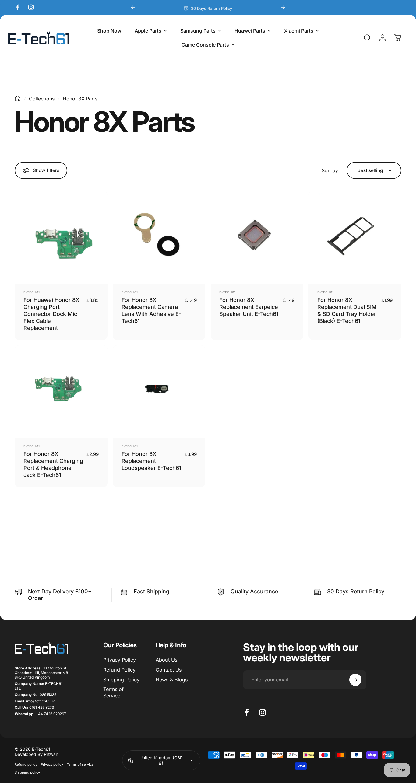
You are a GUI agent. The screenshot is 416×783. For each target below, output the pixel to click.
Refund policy (26, 764)
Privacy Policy (119, 660)
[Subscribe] (355, 680)
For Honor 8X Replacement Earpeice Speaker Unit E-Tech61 (248, 306)
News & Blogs (172, 679)
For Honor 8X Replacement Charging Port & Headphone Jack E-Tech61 (53, 464)
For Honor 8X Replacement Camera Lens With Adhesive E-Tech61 (151, 310)
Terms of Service (113, 692)
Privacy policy (52, 764)
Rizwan (51, 754)
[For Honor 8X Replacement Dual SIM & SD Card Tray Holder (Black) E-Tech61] (354, 237)
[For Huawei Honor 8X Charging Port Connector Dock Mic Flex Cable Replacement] (61, 237)
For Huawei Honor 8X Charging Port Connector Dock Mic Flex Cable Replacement (51, 313)
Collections (42, 99)
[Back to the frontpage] (18, 99)
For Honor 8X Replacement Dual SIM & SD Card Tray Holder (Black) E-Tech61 (347, 310)
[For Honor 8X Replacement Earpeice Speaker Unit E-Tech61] (257, 237)
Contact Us (169, 670)
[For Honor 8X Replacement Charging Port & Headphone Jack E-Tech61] (61, 391)
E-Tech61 (31, 292)
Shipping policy (27, 772)
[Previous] (133, 7)
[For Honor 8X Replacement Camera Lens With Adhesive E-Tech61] (159, 237)
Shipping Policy (121, 679)
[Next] (283, 7)
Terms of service (80, 764)
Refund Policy (119, 670)
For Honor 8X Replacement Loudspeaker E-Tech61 (151, 460)
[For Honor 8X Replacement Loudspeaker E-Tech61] (159, 391)
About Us (166, 660)
